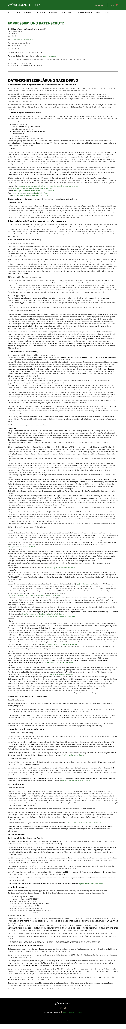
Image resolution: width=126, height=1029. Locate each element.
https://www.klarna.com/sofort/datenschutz (60, 663)
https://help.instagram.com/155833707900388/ (75, 781)
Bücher (98, 12)
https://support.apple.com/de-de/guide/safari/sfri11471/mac (30, 193)
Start (10, 12)
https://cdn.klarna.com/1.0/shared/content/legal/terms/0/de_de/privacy (43, 614)
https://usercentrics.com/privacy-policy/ (91, 884)
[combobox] (111, 12)
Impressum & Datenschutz (51, 1012)
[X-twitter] (61, 1008)
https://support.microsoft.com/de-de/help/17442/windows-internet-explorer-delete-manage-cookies (48, 186)
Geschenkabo (53, 12)
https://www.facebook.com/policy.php (72, 755)
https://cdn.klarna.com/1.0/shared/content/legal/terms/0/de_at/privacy (53, 616)
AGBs (64, 1012)
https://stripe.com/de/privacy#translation (61, 674)
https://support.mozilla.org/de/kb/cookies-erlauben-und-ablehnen (32, 188)
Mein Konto (99, 5)
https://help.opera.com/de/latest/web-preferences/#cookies (30, 195)
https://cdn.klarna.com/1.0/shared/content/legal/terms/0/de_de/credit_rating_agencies (34, 595)
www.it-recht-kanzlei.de (89, 989)
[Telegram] (65, 1008)
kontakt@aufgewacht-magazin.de (22, 39)
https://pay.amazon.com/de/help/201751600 (21, 547)
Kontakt (80, 1012)
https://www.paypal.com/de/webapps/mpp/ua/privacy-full (60, 644)
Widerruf (72, 1012)
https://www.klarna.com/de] (84, 584)
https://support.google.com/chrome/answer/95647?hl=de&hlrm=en (34, 191)
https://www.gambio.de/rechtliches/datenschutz (60, 568)
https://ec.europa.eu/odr (50, 56)
